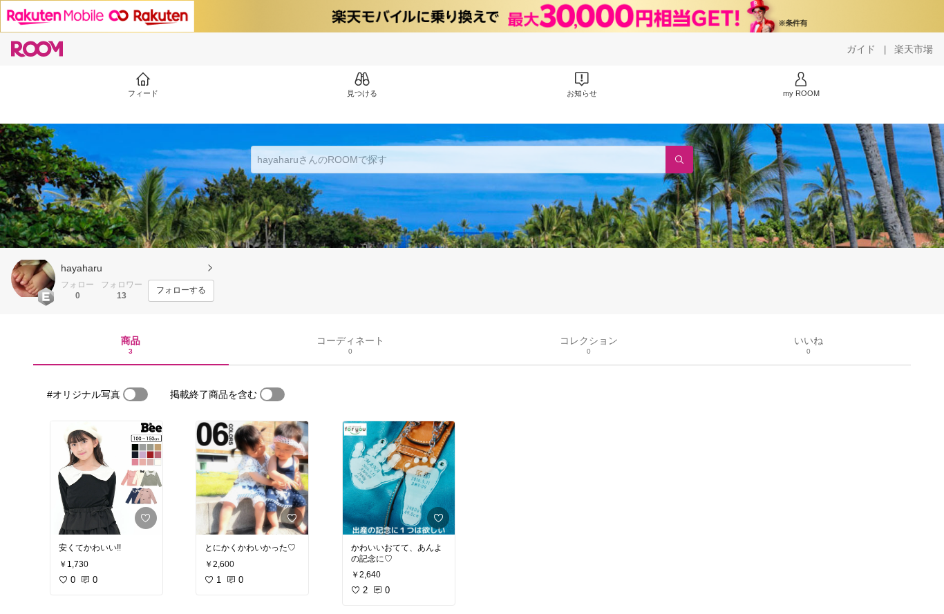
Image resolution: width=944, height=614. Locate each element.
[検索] (679, 159)
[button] (33, 278)
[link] (106, 478)
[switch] (135, 394)
